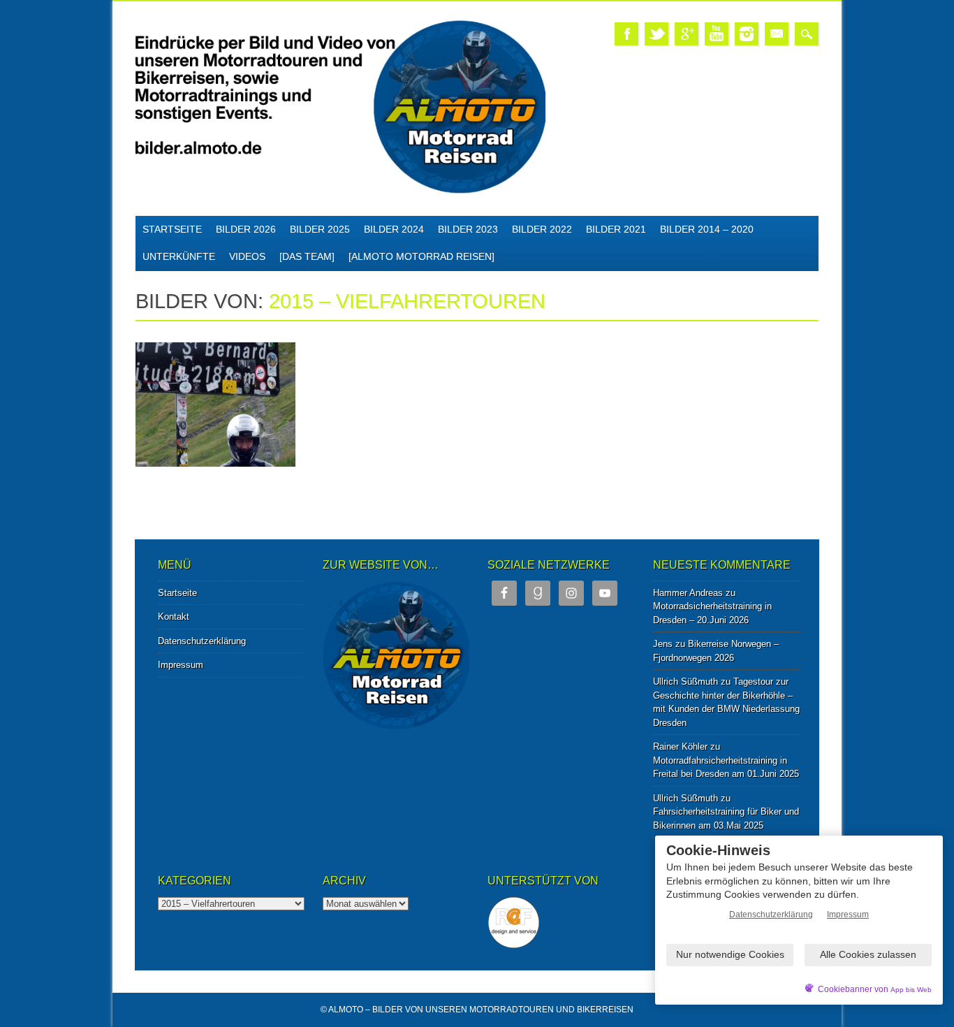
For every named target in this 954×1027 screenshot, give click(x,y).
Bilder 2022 (542, 229)
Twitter (656, 33)
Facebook (626, 33)
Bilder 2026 (246, 229)
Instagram (746, 33)
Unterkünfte (178, 256)
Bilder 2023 (468, 229)
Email (776, 33)
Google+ (686, 33)
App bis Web (911, 989)
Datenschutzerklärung (202, 641)
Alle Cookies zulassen (868, 954)
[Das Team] (307, 256)
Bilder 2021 (616, 229)
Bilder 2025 (320, 229)
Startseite (172, 229)
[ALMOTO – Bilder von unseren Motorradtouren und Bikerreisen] (340, 191)
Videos (247, 256)
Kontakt (173, 616)
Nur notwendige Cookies (730, 954)
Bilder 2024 (394, 229)
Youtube (716, 33)
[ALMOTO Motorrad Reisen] (421, 256)
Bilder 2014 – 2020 (707, 229)
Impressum (180, 665)
